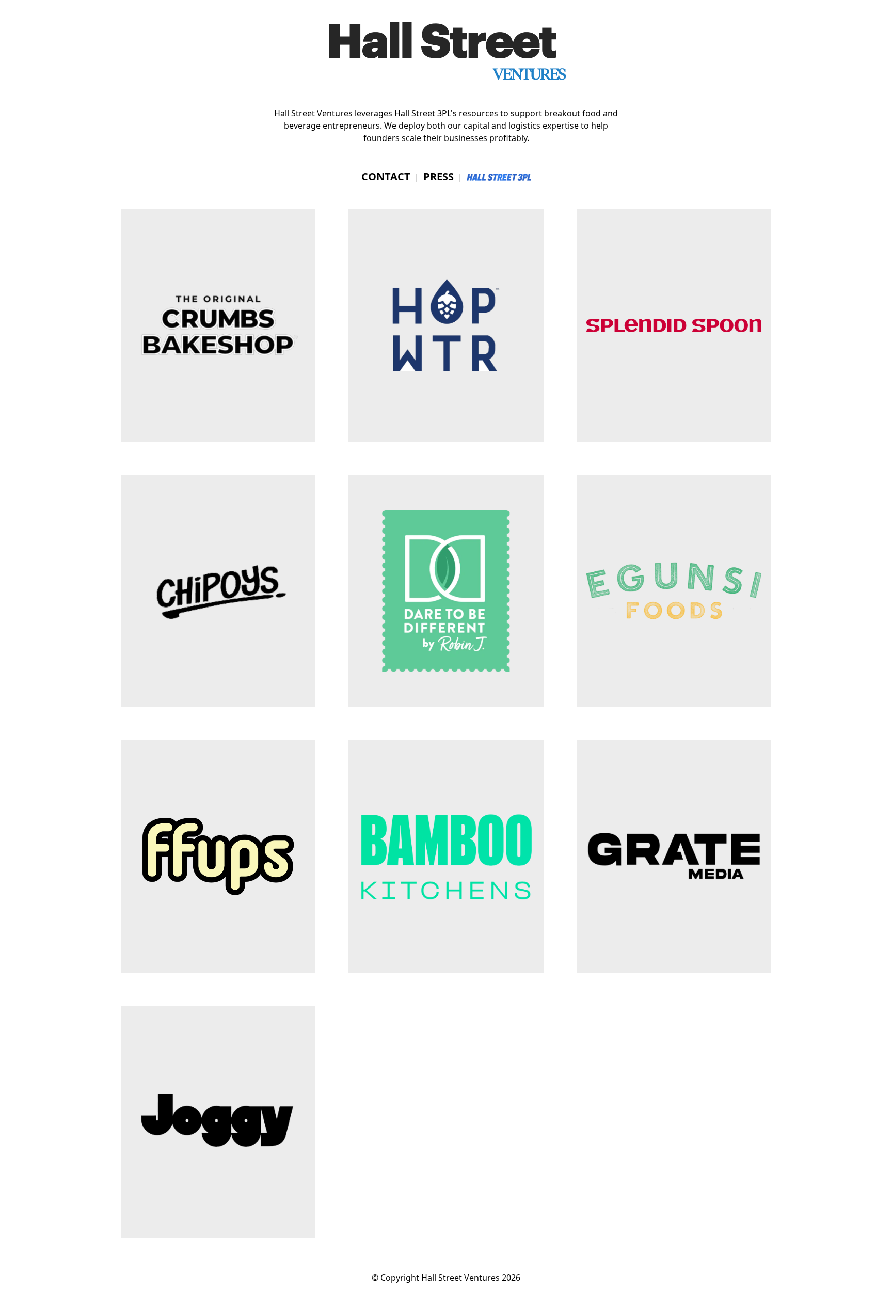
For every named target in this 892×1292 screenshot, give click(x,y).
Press (438, 176)
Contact (385, 176)
